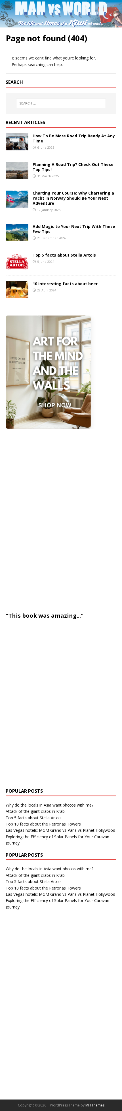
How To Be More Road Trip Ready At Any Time (74, 138)
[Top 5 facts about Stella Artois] (17, 266)
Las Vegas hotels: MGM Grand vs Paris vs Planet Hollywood (60, 830)
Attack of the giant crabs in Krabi (36, 811)
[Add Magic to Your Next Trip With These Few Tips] (17, 237)
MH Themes (94, 1105)
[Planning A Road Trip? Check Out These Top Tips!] (17, 175)
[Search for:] (61, 103)
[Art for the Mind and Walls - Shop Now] (48, 372)
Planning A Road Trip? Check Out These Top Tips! (73, 167)
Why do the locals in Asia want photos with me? (49, 805)
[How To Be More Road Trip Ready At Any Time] (17, 147)
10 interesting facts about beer (65, 283)
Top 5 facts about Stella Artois (64, 255)
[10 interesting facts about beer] (17, 295)
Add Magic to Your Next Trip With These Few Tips (74, 229)
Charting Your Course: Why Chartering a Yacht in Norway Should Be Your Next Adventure (73, 198)
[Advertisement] (48, 519)
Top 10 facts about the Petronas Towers (43, 824)
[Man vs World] (61, 24)
